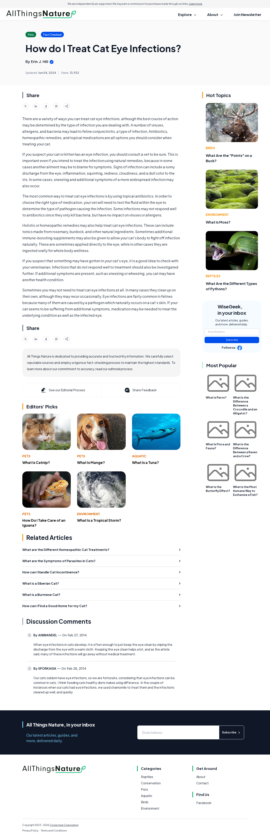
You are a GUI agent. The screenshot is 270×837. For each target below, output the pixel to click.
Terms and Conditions (54, 830)
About (200, 777)
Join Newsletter (247, 14)
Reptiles (213, 276)
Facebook (203, 803)
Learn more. (196, 3)
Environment (88, 514)
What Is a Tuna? (145, 462)
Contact (202, 783)
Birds (210, 148)
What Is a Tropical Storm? (99, 520)
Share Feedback (144, 390)
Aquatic (139, 456)
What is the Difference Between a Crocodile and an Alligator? (245, 405)
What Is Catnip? (36, 462)
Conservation (151, 783)
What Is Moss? (218, 222)
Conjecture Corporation (64, 825)
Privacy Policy (30, 830)
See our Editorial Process (67, 390)
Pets (26, 456)
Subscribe (232, 339)
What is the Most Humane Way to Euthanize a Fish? (245, 490)
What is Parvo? (216, 397)
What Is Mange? (91, 462)
